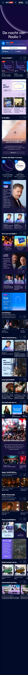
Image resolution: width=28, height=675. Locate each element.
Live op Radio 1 (7, 58)
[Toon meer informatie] (12, 62)
